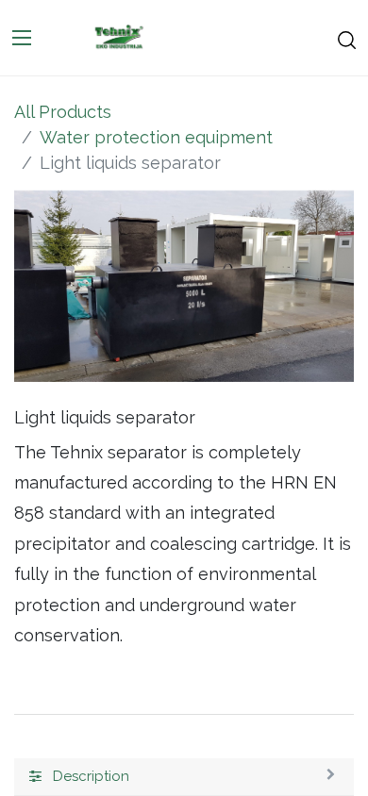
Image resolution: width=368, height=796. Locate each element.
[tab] (184, 777)
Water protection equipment (156, 137)
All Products (62, 112)
